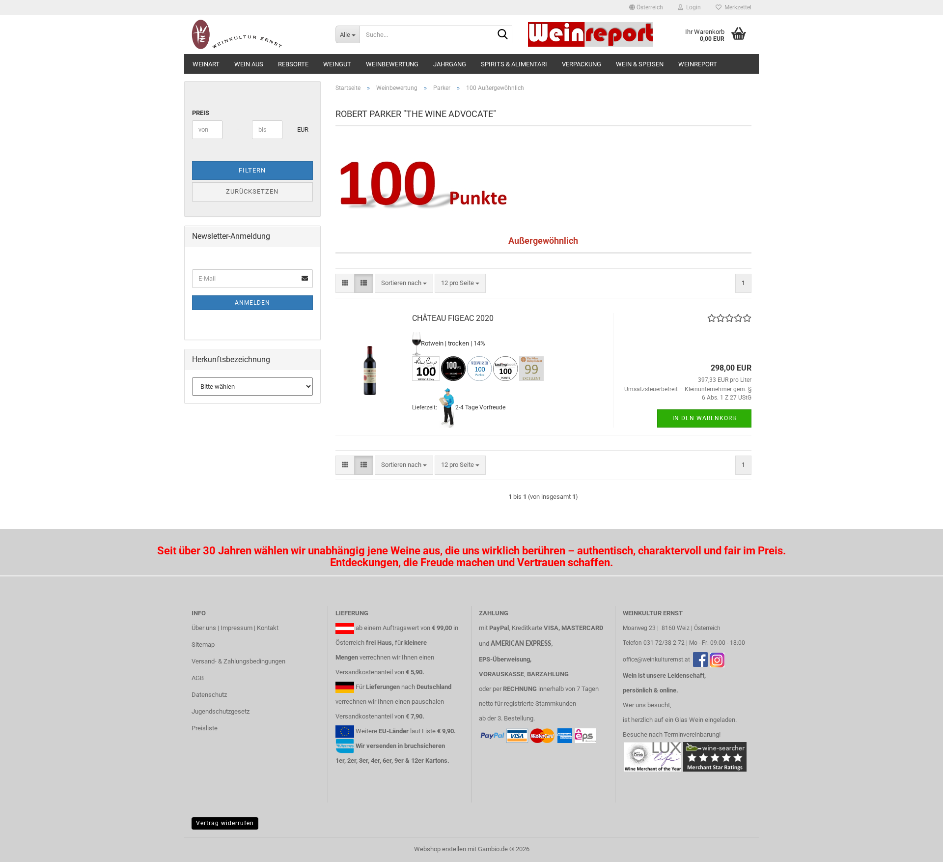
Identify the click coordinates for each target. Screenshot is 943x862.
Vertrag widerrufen (225, 823)
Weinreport (697, 64)
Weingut (337, 64)
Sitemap (203, 644)
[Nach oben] (916, 847)
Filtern (252, 170)
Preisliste (205, 728)
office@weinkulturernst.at (656, 659)
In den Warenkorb (704, 418)
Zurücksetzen (252, 191)
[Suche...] (503, 35)
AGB (198, 678)
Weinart (206, 64)
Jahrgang (449, 64)
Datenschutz (209, 694)
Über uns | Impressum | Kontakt (235, 628)
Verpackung (581, 64)
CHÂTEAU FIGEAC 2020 (453, 318)
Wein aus (248, 64)
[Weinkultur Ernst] (256, 34)
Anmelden (252, 302)
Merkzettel (736, 7)
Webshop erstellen (440, 849)
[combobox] (404, 283)
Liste (429, 731)
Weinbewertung (392, 64)
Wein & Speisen (640, 64)
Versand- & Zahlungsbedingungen (238, 661)
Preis (200, 112)
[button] (646, 7)
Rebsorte (293, 64)
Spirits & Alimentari (514, 64)
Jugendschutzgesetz (221, 711)
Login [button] (692, 7)
